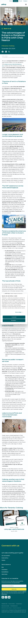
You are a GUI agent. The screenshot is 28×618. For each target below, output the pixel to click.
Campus (25, 1)
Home (10, 1)
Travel (20, 1)
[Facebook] (3, 597)
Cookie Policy (19, 603)
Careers (3, 560)
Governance (4, 569)
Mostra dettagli (18, 312)
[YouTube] (9, 597)
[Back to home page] (3, 4)
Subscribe (14, 589)
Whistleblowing (14, 605)
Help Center (4, 574)
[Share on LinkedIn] (6, 52)
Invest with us (5, 557)
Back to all (7, 28)
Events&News (5, 571)
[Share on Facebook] (3, 52)
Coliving (15, 1)
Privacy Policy (4, 594)
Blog (6, 56)
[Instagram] (6, 597)
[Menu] (26, 4)
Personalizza (13, 320)
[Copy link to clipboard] (9, 52)
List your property (6, 555)
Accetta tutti (14, 317)
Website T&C (4, 603)
